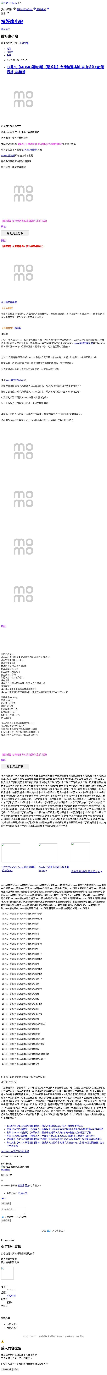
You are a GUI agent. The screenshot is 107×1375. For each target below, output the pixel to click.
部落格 (10, 52)
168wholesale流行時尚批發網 (15, 1151)
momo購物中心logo (15, 380)
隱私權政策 (69, 1336)
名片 (9, 55)
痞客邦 (21, 1185)
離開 (16, 1369)
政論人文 (22, 1193)
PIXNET (33, 1336)
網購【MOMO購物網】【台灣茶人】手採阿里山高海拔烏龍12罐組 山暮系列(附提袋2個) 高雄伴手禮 (55, 1129)
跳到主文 (5, 29)
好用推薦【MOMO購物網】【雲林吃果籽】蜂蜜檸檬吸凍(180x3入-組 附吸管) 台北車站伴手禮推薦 (54, 1139)
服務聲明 (80, 1336)
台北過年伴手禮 (9, 302)
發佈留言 (5, 1220)
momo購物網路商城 (83, 343)
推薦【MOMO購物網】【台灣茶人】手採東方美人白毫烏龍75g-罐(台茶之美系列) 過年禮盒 (51, 1136)
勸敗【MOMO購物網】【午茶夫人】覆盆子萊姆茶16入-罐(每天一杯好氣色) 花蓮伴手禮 (49, 1132)
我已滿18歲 (6, 1369)
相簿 (9, 48)
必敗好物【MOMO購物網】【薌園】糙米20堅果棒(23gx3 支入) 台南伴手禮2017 (45, 1126)
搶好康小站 (12, 21)
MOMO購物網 (30, 150)
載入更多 (5, 1204)
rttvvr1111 (5, 1170)
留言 (27, 1185)
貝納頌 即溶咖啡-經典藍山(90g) (86, 871)
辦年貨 (17, 328)
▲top (3, 1198)
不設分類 (24, 43)
